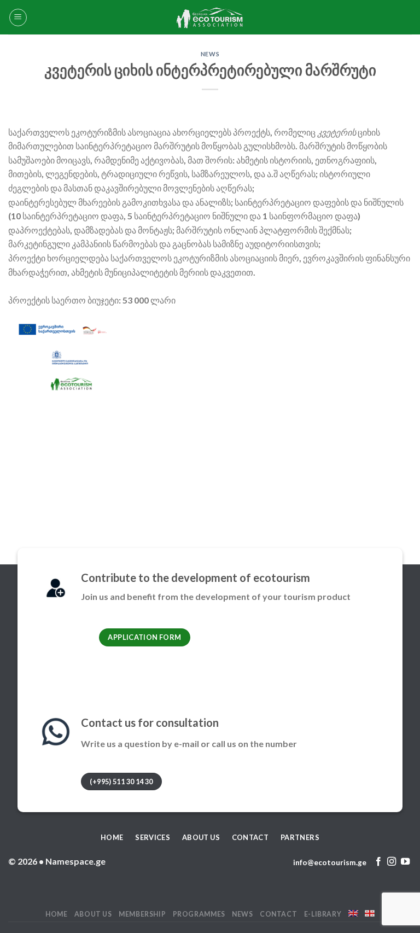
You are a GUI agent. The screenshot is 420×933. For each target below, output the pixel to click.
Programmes (199, 914)
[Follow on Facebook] (378, 862)
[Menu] (18, 17)
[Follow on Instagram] (391, 862)
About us (93, 914)
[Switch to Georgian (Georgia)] (370, 913)
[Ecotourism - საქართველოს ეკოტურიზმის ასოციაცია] (210, 17)
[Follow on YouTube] (405, 862)
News (210, 53)
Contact (278, 914)
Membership (142, 914)
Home (56, 914)
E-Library (323, 914)
